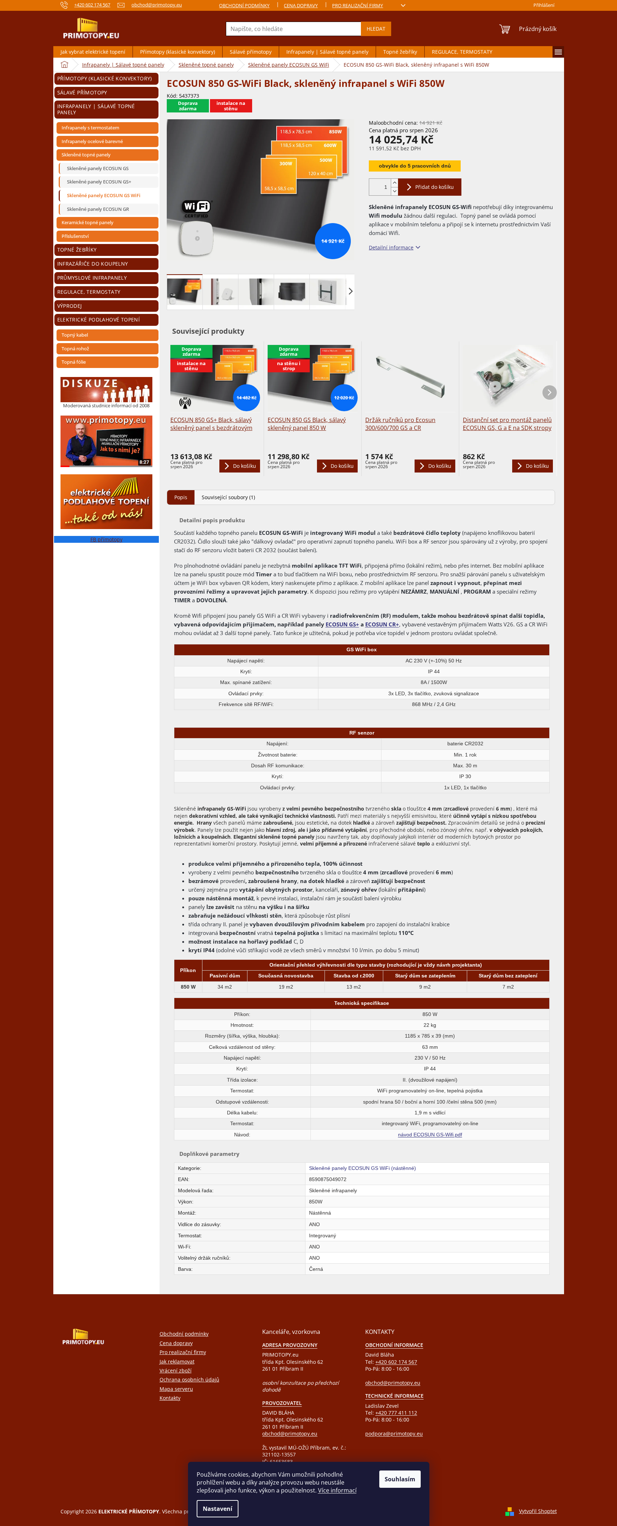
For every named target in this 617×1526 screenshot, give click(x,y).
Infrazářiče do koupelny (92, 263)
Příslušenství (75, 236)
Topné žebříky (77, 249)
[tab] (181, 497)
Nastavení (217, 1509)
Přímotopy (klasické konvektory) (104, 78)
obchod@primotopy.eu (289, 1433)
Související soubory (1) (228, 497)
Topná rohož (75, 348)
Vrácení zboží (176, 1370)
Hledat (376, 28)
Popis (180, 497)
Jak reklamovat (177, 1361)
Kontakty (170, 1397)
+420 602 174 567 (396, 1361)
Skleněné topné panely (86, 154)
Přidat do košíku (434, 186)
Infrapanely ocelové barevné (92, 141)
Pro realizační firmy (357, 5)
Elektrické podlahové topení (98, 319)
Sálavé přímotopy (82, 92)
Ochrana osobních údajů (189, 1379)
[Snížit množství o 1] (394, 191)
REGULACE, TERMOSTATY (89, 291)
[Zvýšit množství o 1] (394, 183)
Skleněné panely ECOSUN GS (98, 168)
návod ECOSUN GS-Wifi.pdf (430, 1134)
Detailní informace (391, 247)
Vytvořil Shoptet (538, 1511)
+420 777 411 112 (396, 1412)
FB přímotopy (106, 539)
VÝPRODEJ (69, 305)
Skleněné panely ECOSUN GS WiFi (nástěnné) (362, 1168)
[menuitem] (93, 52)
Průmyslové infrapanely (92, 277)
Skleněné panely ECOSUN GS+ (99, 181)
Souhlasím (400, 1479)
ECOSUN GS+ (342, 624)
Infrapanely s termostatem (90, 127)
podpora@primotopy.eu (394, 1433)
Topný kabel (75, 335)
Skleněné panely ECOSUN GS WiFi (103, 195)
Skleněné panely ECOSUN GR (98, 209)
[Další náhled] (350, 290)
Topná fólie (74, 362)
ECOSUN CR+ (382, 624)
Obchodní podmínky (244, 5)
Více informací (337, 1490)
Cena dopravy (301, 5)
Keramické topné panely (87, 222)
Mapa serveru (176, 1388)
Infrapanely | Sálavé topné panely (96, 109)
